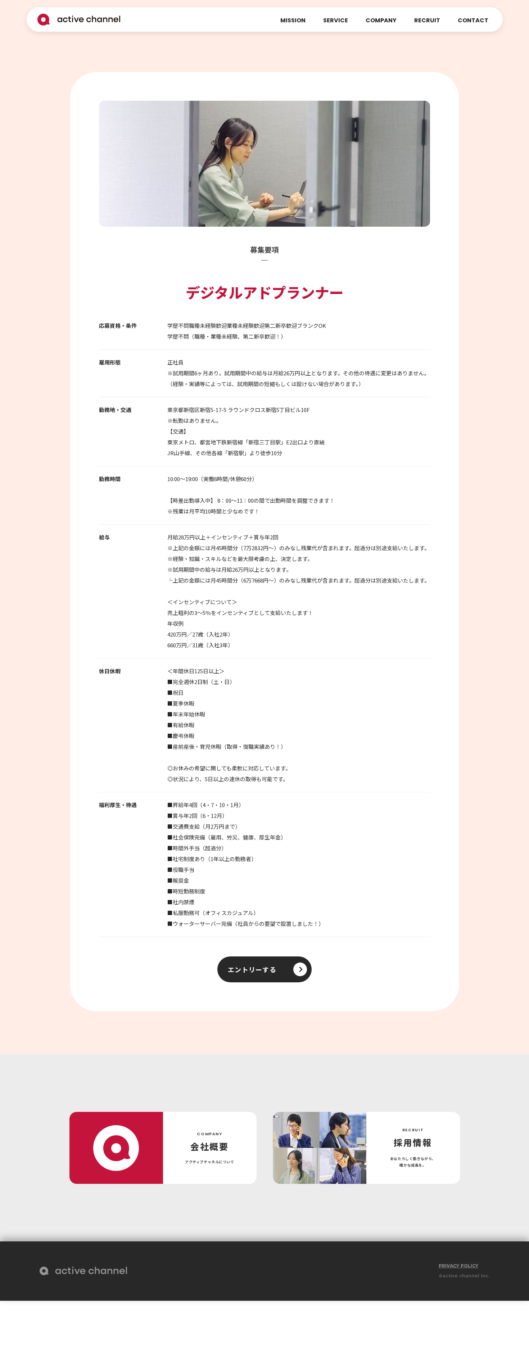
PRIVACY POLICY (458, 1265)
